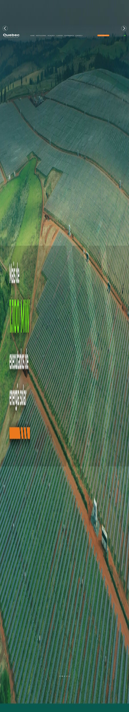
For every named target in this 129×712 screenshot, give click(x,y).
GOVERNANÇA (69, 35)
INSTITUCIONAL (41, 35)
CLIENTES (59, 35)
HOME (32, 35)
